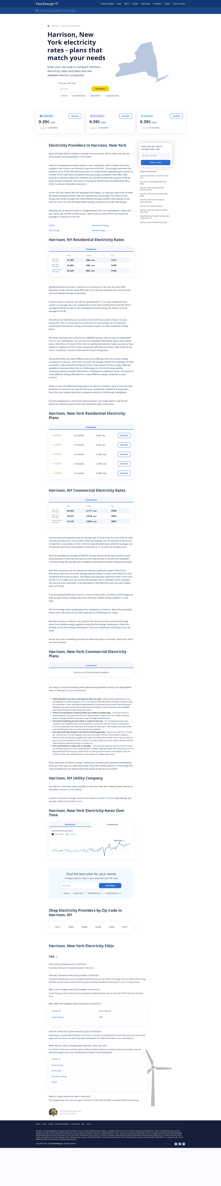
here (79, 801)
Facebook (179, 1144)
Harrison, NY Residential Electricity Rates (153, 183)
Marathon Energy (100, 225)
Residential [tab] (91, 249)
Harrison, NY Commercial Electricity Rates (153, 195)
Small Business (79, 95)
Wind (126, 3)
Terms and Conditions (62, 1124)
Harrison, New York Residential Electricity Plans (152, 189)
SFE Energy (54, 230)
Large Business (112, 95)
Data (82, 1124)
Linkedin (183, 1144)
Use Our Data (179, 3)
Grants (135, 3)
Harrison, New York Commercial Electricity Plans (152, 201)
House (64, 95)
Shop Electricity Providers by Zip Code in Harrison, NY (154, 217)
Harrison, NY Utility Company (151, 206)
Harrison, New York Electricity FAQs (153, 222)
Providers (157, 3)
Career (88, 1124)
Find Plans (100, 88)
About (45, 1124)
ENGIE (52, 225)
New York (55, 26)
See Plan (75, 116)
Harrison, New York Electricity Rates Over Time (153, 211)
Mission (38, 1124)
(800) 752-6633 (106, 798)
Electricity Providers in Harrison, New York (154, 177)
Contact (50, 1124)
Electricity (145, 3)
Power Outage (107, 3)
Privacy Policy (75, 1124)
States (167, 3)
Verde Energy (98, 230)
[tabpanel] (91, 264)
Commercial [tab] (91, 500)
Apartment (95, 95)
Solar (119, 3)
